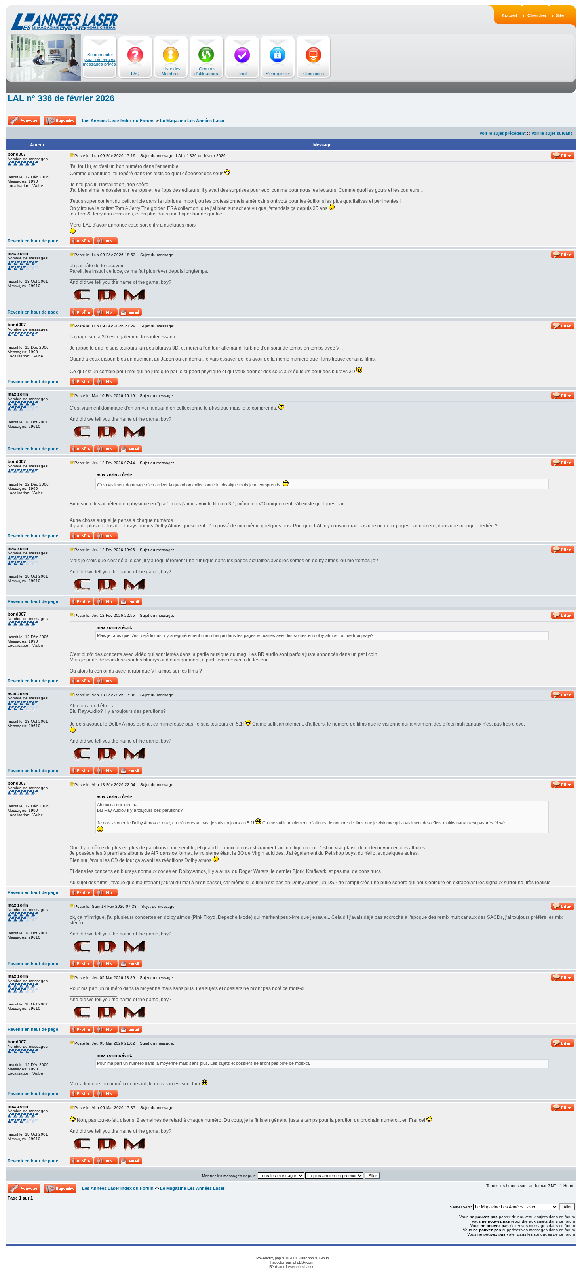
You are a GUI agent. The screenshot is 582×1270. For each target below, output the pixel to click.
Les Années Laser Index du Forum (118, 120)
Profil (242, 73)
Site (560, 15)
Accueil (509, 15)
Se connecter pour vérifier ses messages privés (99, 59)
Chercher (536, 15)
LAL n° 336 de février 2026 (61, 98)
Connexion (313, 73)
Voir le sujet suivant (551, 133)
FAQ (135, 73)
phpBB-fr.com (303, 1262)
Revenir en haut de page (33, 240)
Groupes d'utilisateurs (206, 71)
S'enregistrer (278, 73)
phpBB (280, 1258)
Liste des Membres (171, 71)
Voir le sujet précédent (502, 133)
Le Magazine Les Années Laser (192, 120)
